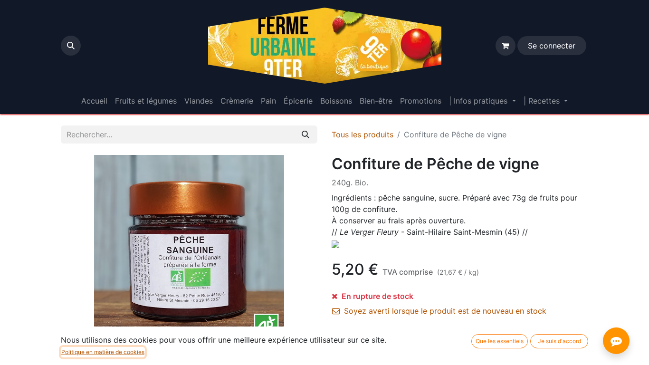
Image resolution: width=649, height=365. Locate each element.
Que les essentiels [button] (500, 341)
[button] (71, 46)
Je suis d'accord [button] (559, 341)
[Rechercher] (305, 134)
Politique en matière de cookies (102, 351)
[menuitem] (94, 100)
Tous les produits (362, 134)
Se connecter (551, 45)
